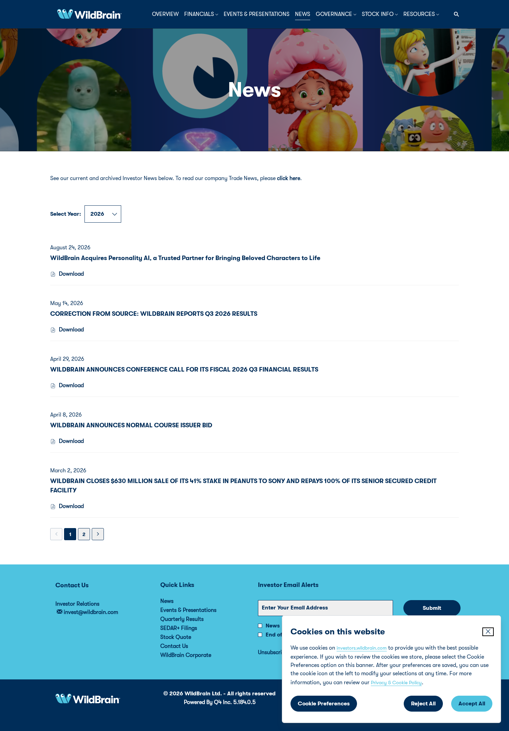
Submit (432, 608)
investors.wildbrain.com (362, 648)
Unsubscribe (273, 652)
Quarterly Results (191, 619)
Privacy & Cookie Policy (396, 682)
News (176, 601)
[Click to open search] (454, 14)
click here (288, 178)
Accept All (471, 704)
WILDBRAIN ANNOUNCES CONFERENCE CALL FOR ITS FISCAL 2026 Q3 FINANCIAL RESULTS (184, 369)
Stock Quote (185, 637)
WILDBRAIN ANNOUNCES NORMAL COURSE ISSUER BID (131, 425)
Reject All (423, 704)
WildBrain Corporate (195, 655)
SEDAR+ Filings (188, 628)
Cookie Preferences (324, 704)
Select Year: (65, 214)
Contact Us (183, 646)
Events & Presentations (197, 610)
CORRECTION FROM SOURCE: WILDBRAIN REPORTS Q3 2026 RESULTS (153, 313)
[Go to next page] (98, 534)
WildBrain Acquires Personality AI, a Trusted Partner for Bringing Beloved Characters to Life (185, 258)
